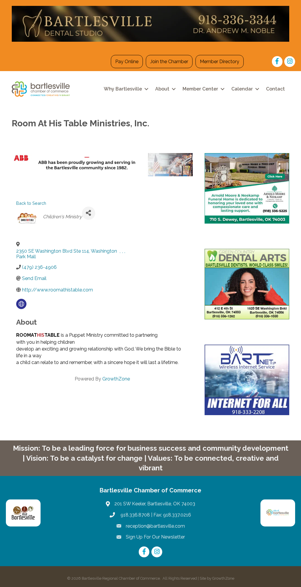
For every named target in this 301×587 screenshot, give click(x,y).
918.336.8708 (134, 515)
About (162, 89)
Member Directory (219, 61)
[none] (21, 304)
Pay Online (126, 61)
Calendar (242, 89)
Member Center (200, 89)
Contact (275, 89)
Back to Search (31, 203)
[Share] (88, 213)
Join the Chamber (169, 61)
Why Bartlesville (123, 89)
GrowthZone (116, 379)
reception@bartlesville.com (155, 526)
